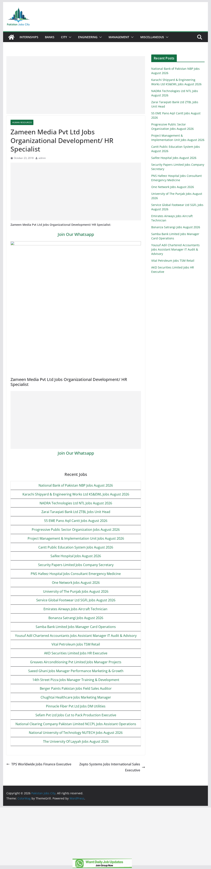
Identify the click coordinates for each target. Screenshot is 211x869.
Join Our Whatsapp (76, 234)
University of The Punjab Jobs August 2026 (75, 591)
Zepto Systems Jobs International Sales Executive (109, 767)
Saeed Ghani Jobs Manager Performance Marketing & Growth (75, 671)
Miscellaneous (152, 37)
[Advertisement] (76, 85)
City (64, 37)
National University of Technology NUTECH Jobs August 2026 (76, 732)
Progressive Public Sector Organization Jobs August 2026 (76, 529)
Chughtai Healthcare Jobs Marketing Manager (76, 697)
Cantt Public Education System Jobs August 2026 (75, 547)
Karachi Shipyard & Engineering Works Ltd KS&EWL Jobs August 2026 (75, 494)
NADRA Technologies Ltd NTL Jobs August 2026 (76, 503)
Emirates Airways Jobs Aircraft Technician (75, 609)
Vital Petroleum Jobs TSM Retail (76, 644)
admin (42, 158)
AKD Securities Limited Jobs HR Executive (75, 653)
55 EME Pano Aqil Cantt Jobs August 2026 (75, 520)
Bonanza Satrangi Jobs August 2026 (75, 618)
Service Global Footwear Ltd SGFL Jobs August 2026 (75, 600)
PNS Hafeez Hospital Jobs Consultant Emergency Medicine (76, 573)
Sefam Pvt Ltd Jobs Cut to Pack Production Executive (75, 715)
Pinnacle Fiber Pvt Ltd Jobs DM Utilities (76, 706)
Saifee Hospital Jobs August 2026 (75, 556)
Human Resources (22, 122)
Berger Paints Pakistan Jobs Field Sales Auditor (76, 688)
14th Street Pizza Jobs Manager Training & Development (75, 679)
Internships (29, 37)
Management (119, 37)
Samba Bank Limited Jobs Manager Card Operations (76, 626)
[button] (69, 37)
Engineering (87, 37)
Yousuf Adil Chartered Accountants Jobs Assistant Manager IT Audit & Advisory (76, 635)
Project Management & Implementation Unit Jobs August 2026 (76, 538)
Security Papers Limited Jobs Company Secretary (76, 565)
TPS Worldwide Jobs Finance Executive (41, 764)
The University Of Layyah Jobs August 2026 (76, 741)
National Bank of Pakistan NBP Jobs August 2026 (76, 485)
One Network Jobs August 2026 (76, 582)
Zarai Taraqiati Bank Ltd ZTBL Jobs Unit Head (75, 512)
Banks (49, 37)
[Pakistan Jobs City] (11, 37)
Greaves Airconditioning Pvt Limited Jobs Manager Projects (75, 662)
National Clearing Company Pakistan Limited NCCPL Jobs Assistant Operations (75, 724)
